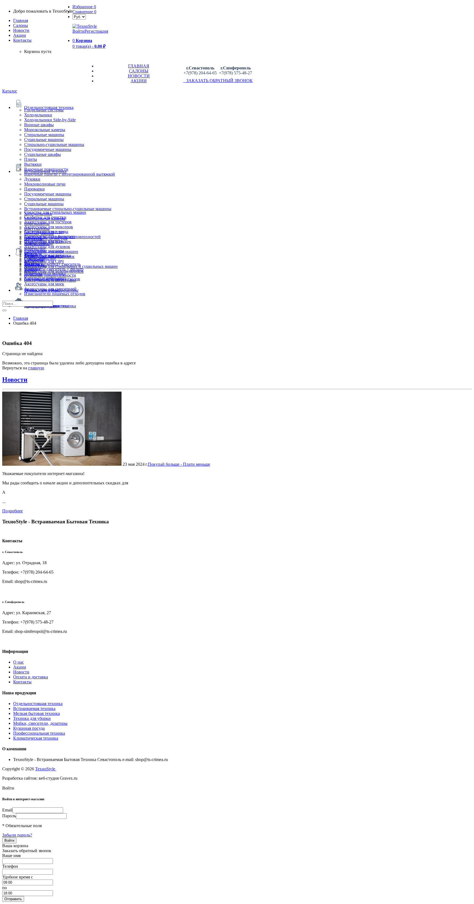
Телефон (10, 866)
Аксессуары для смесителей (50, 289)
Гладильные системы (44, 110)
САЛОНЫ (138, 71)
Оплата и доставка (30, 677)
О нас (18, 662)
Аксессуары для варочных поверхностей (62, 236)
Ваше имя (11, 855)
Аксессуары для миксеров (48, 226)
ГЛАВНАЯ (138, 66)
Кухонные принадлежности (50, 275)
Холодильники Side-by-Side (50, 119)
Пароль (9, 815)
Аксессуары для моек (44, 284)
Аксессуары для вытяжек (47, 241)
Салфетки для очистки (45, 217)
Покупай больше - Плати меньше (179, 464)
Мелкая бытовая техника (36, 713)
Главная (20, 20)
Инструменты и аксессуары (50, 280)
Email (7, 810)
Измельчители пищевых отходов (54, 293)
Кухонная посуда (29, 728)
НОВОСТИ (139, 76)
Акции (19, 667)
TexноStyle (45, 769)
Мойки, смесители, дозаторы (40, 723)
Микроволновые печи (45, 184)
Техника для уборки (32, 718)
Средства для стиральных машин (55, 212)
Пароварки (34, 189)
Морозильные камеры (44, 129)
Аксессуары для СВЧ (44, 261)
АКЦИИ (139, 80)
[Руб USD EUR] (79, 16)
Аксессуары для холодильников (54, 271)
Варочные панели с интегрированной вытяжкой (69, 174)
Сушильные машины (44, 139)
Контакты (22, 40)
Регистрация (96, 31)
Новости (21, 30)
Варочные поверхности (46, 169)
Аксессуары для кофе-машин (51, 251)
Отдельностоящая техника (38, 703)
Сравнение (84, 11)
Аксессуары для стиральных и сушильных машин (71, 266)
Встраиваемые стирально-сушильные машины (67, 208)
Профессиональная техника (39, 733)
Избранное (84, 6)
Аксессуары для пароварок (49, 256)
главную (36, 368)
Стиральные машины (44, 134)
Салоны (20, 25)
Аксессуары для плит (44, 231)
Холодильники (38, 115)
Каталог (9, 91)
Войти (78, 31)
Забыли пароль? (17, 835)
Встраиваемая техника (34, 708)
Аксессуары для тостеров (48, 222)
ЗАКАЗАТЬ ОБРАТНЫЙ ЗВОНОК (218, 80)
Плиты (30, 159)
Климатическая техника (35, 738)
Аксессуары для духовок (47, 246)
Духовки (32, 179)
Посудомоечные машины (47, 149)
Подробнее (12, 511)
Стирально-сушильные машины (54, 144)
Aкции (19, 35)
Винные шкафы (39, 124)
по (4, 887)
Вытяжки (33, 164)
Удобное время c (17, 877)
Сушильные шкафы (42, 154)
